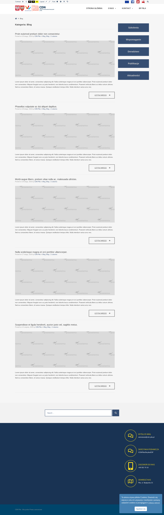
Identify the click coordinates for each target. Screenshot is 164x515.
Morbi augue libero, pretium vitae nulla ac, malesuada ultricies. (46, 179)
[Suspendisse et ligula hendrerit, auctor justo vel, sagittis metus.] (65, 349)
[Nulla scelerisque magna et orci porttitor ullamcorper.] (65, 277)
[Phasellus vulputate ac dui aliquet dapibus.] (65, 131)
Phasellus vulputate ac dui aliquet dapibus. (36, 106)
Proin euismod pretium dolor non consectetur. (37, 34)
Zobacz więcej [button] (154, 503)
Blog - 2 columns (51, 36)
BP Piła (142, 8)
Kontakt (126, 8)
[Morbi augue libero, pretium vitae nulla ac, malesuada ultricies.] (65, 204)
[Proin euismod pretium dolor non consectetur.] (65, 59)
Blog (44, 36)
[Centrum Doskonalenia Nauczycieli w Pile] (34, 8)
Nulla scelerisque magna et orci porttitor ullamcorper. (41, 252)
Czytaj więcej (105, 96)
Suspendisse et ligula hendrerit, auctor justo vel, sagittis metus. (46, 324)
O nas (111, 8)
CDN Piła (37, 36)
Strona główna (94, 8)
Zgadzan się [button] (140, 509)
